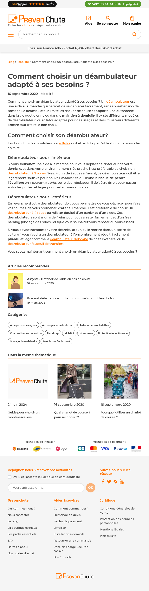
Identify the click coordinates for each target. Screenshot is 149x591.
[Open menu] (11, 34)
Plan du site (108, 536)
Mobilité (23, 62)
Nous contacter (18, 515)
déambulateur (117, 101)
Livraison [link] (60, 527)
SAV (10, 540)
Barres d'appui (18, 547)
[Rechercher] (134, 34)
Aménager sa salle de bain (58, 325)
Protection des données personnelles (117, 521)
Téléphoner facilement (56, 341)
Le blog (13, 521)
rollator (64, 143)
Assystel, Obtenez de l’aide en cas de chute (59, 279)
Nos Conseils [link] (62, 557)
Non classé (86, 333)
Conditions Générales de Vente (117, 510)
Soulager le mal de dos (23, 341)
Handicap (53, 333)
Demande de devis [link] (67, 515)
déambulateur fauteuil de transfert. (36, 244)
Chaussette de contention (26, 333)
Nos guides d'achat (21, 553)
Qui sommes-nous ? (22, 508)
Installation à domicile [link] (69, 534)
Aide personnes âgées (23, 325)
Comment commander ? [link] (71, 508)
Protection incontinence (112, 333)
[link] (107, 20)
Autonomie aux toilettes (94, 325)
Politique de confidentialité (60, 477)
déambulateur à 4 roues (27, 213)
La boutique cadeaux (22, 527)
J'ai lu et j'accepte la (46, 477)
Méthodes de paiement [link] (109, 442)
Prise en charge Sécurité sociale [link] (71, 549)
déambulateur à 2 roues (27, 173)
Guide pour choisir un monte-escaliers (24, 415)
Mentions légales (112, 529)
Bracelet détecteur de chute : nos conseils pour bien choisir (70, 298)
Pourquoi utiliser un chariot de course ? (121, 415)
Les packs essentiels (22, 534)
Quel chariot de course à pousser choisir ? (72, 415)
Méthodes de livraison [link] (39, 442)
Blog (11, 62)
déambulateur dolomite (69, 239)
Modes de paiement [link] (68, 521)
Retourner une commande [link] (72, 540)
